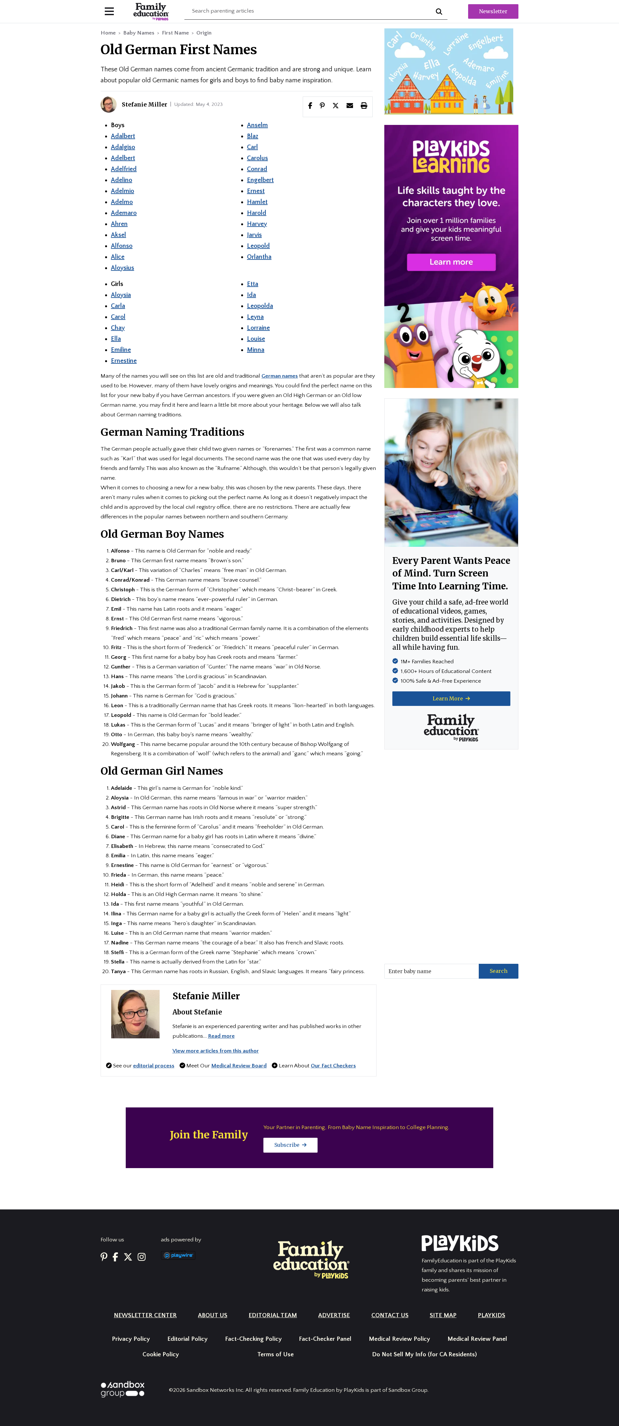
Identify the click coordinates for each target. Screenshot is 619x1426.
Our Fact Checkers (333, 1066)
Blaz (252, 136)
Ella (116, 338)
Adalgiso (123, 147)
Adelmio (122, 191)
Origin (203, 33)
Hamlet (257, 202)
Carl (252, 147)
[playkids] (451, 256)
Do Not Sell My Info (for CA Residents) (424, 1354)
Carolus (257, 158)
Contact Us (389, 1315)
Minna (255, 349)
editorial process (153, 1066)
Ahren (119, 224)
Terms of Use (275, 1354)
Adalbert (123, 136)
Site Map (443, 1315)
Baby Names (138, 33)
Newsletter (493, 11)
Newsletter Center (145, 1315)
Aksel (118, 235)
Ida (251, 295)
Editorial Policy (187, 1339)
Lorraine (258, 327)
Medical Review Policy (399, 1339)
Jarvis (254, 235)
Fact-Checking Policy (253, 1339)
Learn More (448, 698)
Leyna (255, 317)
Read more (221, 1036)
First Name (175, 33)
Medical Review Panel (477, 1339)
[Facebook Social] (115, 1257)
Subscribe (287, 1145)
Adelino (121, 180)
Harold (256, 213)
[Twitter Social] (128, 1257)
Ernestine (124, 360)
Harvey (257, 224)
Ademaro (124, 213)
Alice (117, 256)
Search (498, 971)
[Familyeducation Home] (311, 1259)
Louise (256, 338)
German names (279, 376)
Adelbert (123, 158)
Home (108, 33)
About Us (212, 1315)
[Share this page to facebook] (310, 106)
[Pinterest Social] (104, 1257)
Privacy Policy (131, 1339)
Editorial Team (273, 1315)
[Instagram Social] (142, 1257)
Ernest (256, 191)
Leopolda (260, 306)
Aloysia (121, 295)
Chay (118, 327)
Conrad (257, 169)
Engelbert (260, 180)
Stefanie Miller (206, 996)
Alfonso (122, 246)
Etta (252, 284)
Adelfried (124, 169)
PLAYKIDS (491, 1315)
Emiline (121, 349)
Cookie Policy (160, 1354)
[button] (335, 106)
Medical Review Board (239, 1066)
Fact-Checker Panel (325, 1339)
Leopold (258, 246)
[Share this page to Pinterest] (322, 106)
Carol (118, 317)
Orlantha (259, 256)
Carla (118, 306)
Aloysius (122, 267)
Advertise (334, 1315)
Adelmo (122, 202)
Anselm (257, 125)
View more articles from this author (215, 1051)
